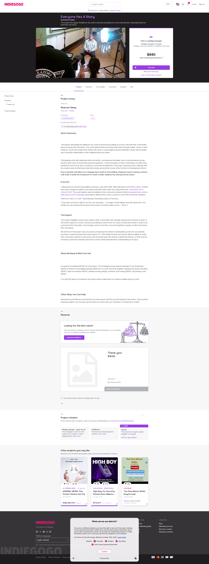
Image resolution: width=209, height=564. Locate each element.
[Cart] (183, 4)
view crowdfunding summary (151, 75)
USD (167, 4)
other (92, 118)
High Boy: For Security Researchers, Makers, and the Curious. (104, 494)
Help (113, 421)
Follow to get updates (129, 437)
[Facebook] (37, 532)
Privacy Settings (68, 557)
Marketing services (166, 526)
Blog (138, 529)
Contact (139, 523)
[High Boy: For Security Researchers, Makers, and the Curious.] (104, 470)
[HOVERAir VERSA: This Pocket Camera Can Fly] (74, 470)
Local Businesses (67, 118)
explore (114, 454)
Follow (151, 67)
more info (64, 111)
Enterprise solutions (166, 532)
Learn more (76, 436)
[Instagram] (47, 532)
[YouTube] (44, 532)
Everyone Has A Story (78, 17)
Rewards (8, 100)
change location (115, 10)
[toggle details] (87, 505)
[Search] (91, 4)
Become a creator (165, 529)
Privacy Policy (41, 557)
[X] (40, 532)
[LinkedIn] (50, 532)
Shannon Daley (69, 20)
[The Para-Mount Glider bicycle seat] (135, 470)
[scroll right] (146, 451)
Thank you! (11, 104)
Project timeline (10, 111)
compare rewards (73, 337)
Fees (161, 523)
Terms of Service (54, 557)
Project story (9, 96)
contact (71, 111)
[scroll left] (142, 415)
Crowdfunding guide (126, 421)
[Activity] (188, 4)
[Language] (178, 4)
